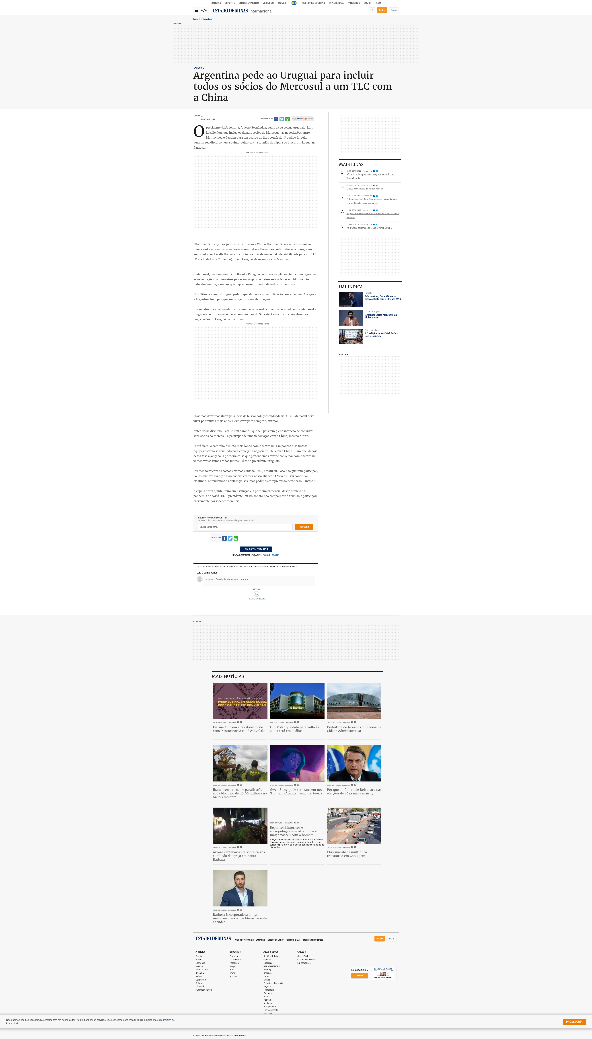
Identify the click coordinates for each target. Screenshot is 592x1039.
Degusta (267, 986)
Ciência (266, 980)
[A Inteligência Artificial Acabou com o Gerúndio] (351, 336)
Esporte (230, 3)
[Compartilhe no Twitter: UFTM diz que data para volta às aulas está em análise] (297, 722)
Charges (267, 973)
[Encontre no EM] (372, 10)
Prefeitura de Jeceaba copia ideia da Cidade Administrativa (354, 729)
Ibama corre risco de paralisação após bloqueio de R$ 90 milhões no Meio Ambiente (240, 793)
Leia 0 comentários (256, 549)
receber (304, 526)
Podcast (267, 1000)
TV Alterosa (336, 3)
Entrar (394, 10)
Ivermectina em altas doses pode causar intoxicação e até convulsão (239, 729)
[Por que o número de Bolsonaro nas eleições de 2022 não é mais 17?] (354, 763)
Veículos (268, 3)
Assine (382, 10)
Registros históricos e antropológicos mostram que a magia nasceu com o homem (293, 831)
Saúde (198, 976)
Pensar (266, 996)
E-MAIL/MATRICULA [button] (257, 598)
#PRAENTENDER (271, 966)
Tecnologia (268, 990)
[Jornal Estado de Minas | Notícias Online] (230, 10)
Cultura (199, 983)
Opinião (267, 959)
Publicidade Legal (203, 990)
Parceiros (353, 3)
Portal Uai (234, 956)
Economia (200, 963)
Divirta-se (267, 1013)
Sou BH (368, 3)
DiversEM (199, 973)
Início (195, 19)
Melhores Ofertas (313, 3)
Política (199, 959)
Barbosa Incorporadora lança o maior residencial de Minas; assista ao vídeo (240, 918)
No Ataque (268, 1003)
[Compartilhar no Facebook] (276, 120)
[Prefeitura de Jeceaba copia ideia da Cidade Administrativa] (354, 701)
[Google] (256, 594)
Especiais (267, 963)
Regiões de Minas (271, 956)
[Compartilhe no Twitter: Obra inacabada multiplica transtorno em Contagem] (354, 847)
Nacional (199, 966)
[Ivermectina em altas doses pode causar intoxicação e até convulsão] (240, 701)
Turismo (267, 976)
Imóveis (282, 3)
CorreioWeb (302, 956)
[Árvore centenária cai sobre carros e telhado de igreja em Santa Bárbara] (240, 826)
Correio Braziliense (306, 959)
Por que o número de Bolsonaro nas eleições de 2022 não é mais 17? (354, 791)
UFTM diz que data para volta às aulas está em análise (294, 729)
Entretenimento (249, 3)
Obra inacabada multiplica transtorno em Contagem (347, 854)
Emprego (267, 969)
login (264, 555)
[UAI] (294, 3)
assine (275, 555)
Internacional (261, 11)
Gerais (198, 956)
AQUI (378, 3)
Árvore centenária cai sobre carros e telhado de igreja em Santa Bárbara (239, 856)
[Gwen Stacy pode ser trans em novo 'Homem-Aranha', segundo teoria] (297, 763)
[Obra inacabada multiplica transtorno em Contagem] (354, 826)
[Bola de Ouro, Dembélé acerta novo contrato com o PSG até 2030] (351, 299)
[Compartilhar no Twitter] (281, 120)
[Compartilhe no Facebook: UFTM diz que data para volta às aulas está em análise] (294, 722)
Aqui (232, 969)
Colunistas (200, 980)
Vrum (232, 973)
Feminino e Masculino (273, 983)
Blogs (232, 966)
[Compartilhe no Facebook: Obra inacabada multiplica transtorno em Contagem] (351, 847)
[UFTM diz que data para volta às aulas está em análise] (297, 701)
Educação (200, 986)
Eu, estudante (303, 963)
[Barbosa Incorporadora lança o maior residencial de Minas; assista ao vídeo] (240, 888)
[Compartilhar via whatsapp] (287, 120)
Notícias (216, 3)
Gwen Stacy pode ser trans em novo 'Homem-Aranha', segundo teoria (297, 791)
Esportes (267, 993)
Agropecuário (269, 1006)
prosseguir (574, 1021)
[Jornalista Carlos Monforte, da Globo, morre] (351, 318)
